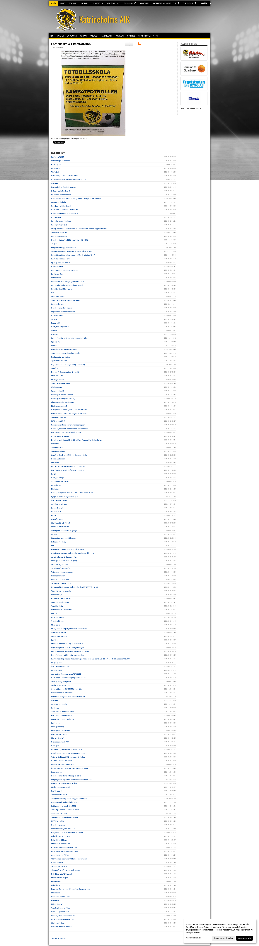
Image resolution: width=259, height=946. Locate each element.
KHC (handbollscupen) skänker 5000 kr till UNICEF (70, 629)
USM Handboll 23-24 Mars (61, 289)
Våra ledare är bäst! (58, 632)
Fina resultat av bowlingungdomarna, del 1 (67, 285)
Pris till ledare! (56, 791)
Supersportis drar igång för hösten (64, 817)
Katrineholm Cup (57, 900)
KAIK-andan (55, 723)
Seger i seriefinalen (58, 451)
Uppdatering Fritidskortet (61, 206)
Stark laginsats (57, 376)
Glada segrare (56, 387)
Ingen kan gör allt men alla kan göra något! (67, 648)
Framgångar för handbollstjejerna (64, 349)
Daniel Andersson (58, 459)
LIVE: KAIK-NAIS (57, 821)
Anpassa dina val (193, 938)
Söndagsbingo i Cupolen (61, 681)
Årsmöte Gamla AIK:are (60, 855)
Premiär (54, 346)
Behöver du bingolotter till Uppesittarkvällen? (68, 697)
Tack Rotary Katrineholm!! (61, 583)
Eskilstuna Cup (57, 274)
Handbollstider (57, 863)
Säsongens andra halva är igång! (64, 531)
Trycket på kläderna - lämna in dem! (65, 810)
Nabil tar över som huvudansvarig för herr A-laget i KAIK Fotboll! (76, 198)
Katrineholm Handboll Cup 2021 (63, 806)
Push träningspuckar (59, 236)
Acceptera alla (244, 938)
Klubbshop (55, 893)
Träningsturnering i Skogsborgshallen (66, 353)
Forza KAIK (55, 323)
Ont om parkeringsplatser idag (63, 398)
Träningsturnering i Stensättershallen (65, 300)
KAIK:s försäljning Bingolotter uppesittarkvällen (69, 338)
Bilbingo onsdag (57, 727)
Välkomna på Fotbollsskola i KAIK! (64, 176)
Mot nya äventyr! (57, 738)
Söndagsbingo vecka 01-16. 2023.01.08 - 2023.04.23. (72, 493)
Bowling (72, 3)
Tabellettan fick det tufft (60, 568)
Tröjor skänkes (57, 448)
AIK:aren (54, 183)
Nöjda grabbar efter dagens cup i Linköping (68, 364)
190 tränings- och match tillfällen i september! (69, 859)
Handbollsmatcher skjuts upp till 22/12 (66, 776)
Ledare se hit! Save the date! (62, 693)
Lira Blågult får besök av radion (63, 915)
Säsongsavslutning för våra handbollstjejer (68, 425)
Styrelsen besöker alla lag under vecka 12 (67, 644)
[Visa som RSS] (139, 44)
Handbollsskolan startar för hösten (65, 214)
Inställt (53, 474)
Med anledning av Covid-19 (61, 787)
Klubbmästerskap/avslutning (62, 402)
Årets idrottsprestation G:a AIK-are (64, 270)
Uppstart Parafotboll (59, 225)
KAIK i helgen (56, 485)
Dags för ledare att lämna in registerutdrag (67, 655)
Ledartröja (55, 444)
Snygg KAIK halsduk (59, 636)
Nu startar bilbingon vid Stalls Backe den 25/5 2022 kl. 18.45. (74, 587)
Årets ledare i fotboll (59, 500)
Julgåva (54, 244)
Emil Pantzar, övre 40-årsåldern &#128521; (67, 470)
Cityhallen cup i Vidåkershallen (63, 312)
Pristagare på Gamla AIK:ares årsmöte (66, 432)
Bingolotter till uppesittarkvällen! (63, 248)
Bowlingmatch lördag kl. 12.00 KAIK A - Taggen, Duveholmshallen (76, 440)
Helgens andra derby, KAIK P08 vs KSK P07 (67, 832)
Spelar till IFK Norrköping (61, 685)
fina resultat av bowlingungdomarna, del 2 (67, 281)
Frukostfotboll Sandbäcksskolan (64, 187)
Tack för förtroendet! (59, 795)
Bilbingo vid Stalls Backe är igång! (64, 561)
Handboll (97, 3)
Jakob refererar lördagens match (64, 557)
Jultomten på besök (59, 704)
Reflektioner (56, 881)
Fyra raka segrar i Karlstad (61, 221)
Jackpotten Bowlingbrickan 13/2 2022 (66, 674)
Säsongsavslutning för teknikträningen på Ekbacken (71, 251)
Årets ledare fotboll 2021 (61, 666)
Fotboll (84, 3)
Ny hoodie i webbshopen (61, 195)
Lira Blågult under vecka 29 (61, 927)
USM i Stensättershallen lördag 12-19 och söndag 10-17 (73, 255)
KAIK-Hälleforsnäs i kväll (60, 259)
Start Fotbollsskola (58, 417)
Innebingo (55, 708)
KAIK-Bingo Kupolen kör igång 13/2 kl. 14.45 (68, 678)
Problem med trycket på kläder (63, 829)
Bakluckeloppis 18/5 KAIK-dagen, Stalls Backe (69, 414)
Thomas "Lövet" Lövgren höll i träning (65, 870)
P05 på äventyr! (57, 904)
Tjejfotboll (55, 172)
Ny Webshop (56, 217)
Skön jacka (55, 625)
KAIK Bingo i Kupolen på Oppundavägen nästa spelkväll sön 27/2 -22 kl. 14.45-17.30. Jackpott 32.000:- (90, 659)
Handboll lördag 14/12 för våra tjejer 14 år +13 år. (70, 240)
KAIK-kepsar (56, 164)
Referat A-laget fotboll (60, 580)
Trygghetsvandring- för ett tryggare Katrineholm (69, 798)
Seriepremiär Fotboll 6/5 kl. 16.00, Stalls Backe (69, 410)
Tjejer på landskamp (59, 361)
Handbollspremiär (58, 825)
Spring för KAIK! (57, 391)
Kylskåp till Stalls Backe (60, 263)
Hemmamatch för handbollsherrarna (65, 802)
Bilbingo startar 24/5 (59, 406)
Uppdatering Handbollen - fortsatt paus (66, 749)
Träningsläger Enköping (60, 383)
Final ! (53, 515)
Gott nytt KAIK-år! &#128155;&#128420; (66, 689)
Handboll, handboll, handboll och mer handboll (69, 429)
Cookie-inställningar (58, 938)
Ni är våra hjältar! (57, 519)
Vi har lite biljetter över (59, 565)
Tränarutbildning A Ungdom (62, 572)
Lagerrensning (56, 772)
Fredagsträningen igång (60, 357)
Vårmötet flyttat (57, 606)
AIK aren (54, 700)
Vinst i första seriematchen (61, 591)
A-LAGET (54, 534)
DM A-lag (55, 293)
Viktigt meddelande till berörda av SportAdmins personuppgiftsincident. (79, 229)
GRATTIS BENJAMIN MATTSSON (63, 919)
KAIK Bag (55, 640)
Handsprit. (55, 746)
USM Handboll (57, 315)
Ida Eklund (55, 463)
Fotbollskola (56, 278)
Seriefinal (54, 368)
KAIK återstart (56, 670)
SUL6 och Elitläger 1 (59, 866)
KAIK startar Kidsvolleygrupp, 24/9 (64, 851)
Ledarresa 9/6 (56, 595)
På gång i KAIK (57, 663)
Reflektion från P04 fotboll (61, 874)
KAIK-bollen (55, 168)
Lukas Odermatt (57, 304)
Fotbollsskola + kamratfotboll (71, 44)
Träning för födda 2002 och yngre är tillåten (68, 757)
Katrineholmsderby (58, 542)
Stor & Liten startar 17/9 (60, 844)
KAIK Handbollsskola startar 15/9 (64, 848)
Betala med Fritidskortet (60, 191)
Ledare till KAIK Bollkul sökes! (62, 765)
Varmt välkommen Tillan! (60, 908)
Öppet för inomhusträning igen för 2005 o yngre (69, 768)
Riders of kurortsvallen (60, 527)
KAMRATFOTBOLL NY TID (61, 598)
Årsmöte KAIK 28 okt (59, 814)
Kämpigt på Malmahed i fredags (63, 538)
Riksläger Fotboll (57, 380)
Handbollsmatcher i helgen (61, 308)
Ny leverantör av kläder (60, 436)
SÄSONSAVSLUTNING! (60, 481)
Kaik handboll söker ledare (61, 715)
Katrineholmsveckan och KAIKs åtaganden (67, 549)
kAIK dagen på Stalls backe (62, 395)
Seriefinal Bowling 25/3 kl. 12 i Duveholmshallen (69, 455)
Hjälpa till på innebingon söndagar (64, 497)
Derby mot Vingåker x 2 (60, 327)
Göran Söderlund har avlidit (61, 761)
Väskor (54, 331)
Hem (54, 3)
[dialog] (219, 931)
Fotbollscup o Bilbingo (60, 734)
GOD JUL (54, 334)
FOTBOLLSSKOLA (58, 421)
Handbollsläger (57, 266)
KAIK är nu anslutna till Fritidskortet (64, 210)
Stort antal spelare (58, 297)
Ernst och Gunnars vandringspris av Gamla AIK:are (70, 889)
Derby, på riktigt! (57, 478)
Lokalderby (55, 885)
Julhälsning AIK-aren (59, 504)
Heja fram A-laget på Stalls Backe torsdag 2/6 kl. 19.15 (72, 553)
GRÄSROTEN (56, 512)
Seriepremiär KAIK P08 (60, 742)
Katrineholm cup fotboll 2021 (62, 719)
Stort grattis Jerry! (58, 923)
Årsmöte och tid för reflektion (62, 712)
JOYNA (54, 319)
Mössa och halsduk (59, 202)
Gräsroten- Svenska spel (60, 897)
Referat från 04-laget (59, 840)
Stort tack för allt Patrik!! (60, 523)
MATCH (54, 546)
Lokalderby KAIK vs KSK (60, 836)
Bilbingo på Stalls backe (60, 731)
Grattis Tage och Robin (60, 912)
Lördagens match (58, 576)
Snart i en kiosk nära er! (60, 602)
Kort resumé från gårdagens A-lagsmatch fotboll (70, 651)
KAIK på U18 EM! (57, 157)
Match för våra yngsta (59, 878)
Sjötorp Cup (56, 342)
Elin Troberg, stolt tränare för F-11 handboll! (68, 466)
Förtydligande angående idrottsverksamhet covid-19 (71, 780)
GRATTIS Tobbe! (57, 617)
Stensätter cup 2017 (59, 232)
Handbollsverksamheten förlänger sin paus (68, 753)
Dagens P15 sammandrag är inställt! (65, 372)
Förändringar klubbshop (60, 161)
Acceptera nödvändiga (223, 938)
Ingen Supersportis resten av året (64, 783)
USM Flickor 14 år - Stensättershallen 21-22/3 (68, 180)
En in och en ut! (57, 508)
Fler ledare (55, 489)
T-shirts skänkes (57, 621)
